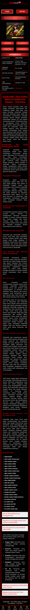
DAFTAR (21, 609)
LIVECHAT (27, 608)
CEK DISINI (18, 88)
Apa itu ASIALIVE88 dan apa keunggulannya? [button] (11, 514)
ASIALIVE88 (18, 58)
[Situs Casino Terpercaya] (15, 3)
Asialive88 (24, 123)
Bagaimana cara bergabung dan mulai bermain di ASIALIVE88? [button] (14, 521)
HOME (3, 609)
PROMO (15, 609)
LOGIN (9, 609)
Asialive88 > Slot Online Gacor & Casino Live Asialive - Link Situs (15, 18)
